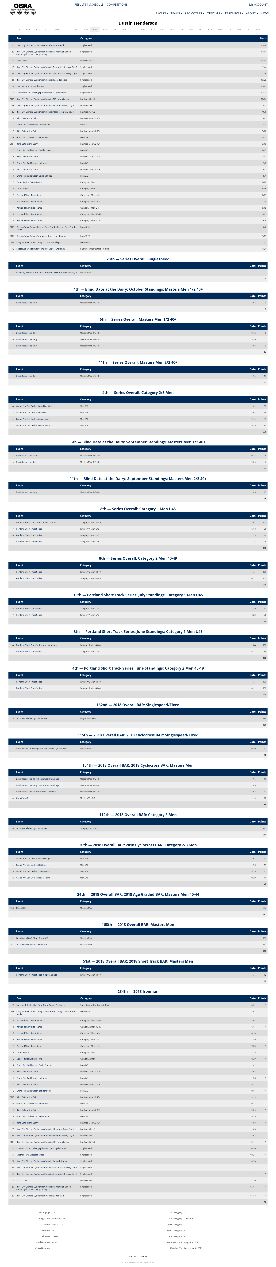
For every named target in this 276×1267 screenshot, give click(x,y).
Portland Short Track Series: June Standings (36, 645)
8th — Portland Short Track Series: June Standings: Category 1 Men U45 (138, 631)
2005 (219, 29)
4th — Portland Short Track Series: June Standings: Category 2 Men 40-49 (138, 668)
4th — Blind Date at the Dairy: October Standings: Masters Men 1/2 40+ (138, 289)
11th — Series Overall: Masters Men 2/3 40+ (138, 362)
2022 (56, 29)
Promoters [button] (194, 13)
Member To (176, 1248)
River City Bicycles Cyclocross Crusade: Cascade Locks (41, 79)
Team (47, 1224)
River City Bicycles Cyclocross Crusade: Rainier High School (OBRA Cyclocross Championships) (43, 53)
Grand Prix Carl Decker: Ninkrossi (32, 137)
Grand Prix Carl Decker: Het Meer (32, 163)
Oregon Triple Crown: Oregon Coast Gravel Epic (38, 242)
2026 (18, 29)
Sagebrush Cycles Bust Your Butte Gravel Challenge (40, 248)
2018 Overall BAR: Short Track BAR (32, 938)
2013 (143, 29)
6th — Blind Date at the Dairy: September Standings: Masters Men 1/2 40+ (138, 442)
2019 (85, 29)
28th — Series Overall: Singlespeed (138, 259)
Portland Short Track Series (29, 195)
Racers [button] (161, 13)
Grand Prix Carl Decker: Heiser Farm (33, 124)
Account (133, 1256)
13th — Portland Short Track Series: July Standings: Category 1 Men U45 (138, 594)
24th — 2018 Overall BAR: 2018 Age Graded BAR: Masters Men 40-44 (138, 894)
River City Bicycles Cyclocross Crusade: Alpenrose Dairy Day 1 (45, 111)
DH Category (175, 1218)
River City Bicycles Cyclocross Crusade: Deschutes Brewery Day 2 (46, 67)
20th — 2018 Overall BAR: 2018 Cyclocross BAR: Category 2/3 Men (138, 844)
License (46, 1236)
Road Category (174, 1230)
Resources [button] (233, 13)
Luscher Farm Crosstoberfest (30, 86)
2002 (248, 29)
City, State (44, 1218)
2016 (114, 29)
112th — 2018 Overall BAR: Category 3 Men (138, 814)
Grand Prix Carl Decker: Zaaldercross (33, 150)
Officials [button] (214, 13)
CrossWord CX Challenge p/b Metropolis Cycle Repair (41, 92)
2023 (47, 29)
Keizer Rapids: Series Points (29, 182)
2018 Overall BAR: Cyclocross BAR (31, 718)
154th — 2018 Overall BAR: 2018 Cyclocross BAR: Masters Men (138, 765)
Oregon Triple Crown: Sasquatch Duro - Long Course (41, 235)
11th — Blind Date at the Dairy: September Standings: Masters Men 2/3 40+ (138, 478)
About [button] (251, 13)
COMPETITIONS (117, 4)
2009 (181, 29)
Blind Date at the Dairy (27, 118)
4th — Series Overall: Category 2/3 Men (138, 392)
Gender (46, 1230)
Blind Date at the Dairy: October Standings (36, 791)
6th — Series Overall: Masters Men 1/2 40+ (138, 319)
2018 (95, 29)
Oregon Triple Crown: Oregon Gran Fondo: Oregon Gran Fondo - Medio (46, 228)
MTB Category (175, 1212)
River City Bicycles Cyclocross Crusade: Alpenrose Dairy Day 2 (45, 105)
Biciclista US (57, 1224)
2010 (171, 29)
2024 (37, 29)
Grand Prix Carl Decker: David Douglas (34, 175)
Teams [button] (176, 13)
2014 (133, 29)
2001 (258, 29)
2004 (229, 29)
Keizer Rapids (22, 188)
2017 (104, 29)
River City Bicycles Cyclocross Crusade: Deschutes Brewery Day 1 (46, 73)
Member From (174, 1242)
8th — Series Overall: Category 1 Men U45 (138, 508)
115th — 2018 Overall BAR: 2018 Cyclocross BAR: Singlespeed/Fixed (138, 735)
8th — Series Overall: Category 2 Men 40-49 (138, 558)
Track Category (174, 1236)
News (265, 13)
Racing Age (44, 1212)
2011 (162, 29)
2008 (190, 29)
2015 (123, 29)
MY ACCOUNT (258, 4)
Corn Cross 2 (22, 60)
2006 (210, 29)
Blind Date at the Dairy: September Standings (37, 778)
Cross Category (174, 1224)
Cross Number (42, 1248)
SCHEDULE (96, 4)
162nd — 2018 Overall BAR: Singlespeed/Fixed (138, 704)
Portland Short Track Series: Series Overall (36, 522)
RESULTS (80, 4)
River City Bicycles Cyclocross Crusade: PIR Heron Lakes (42, 99)
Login (144, 1256)
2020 (75, 29)
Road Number (42, 1242)
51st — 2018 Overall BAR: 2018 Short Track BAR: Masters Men (138, 961)
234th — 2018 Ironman (138, 991)
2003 (238, 29)
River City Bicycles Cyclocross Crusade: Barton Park (40, 45)
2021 (66, 29)
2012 (152, 29)
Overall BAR (21, 907)
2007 (200, 29)
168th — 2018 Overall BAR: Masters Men (138, 924)
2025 (28, 29)
